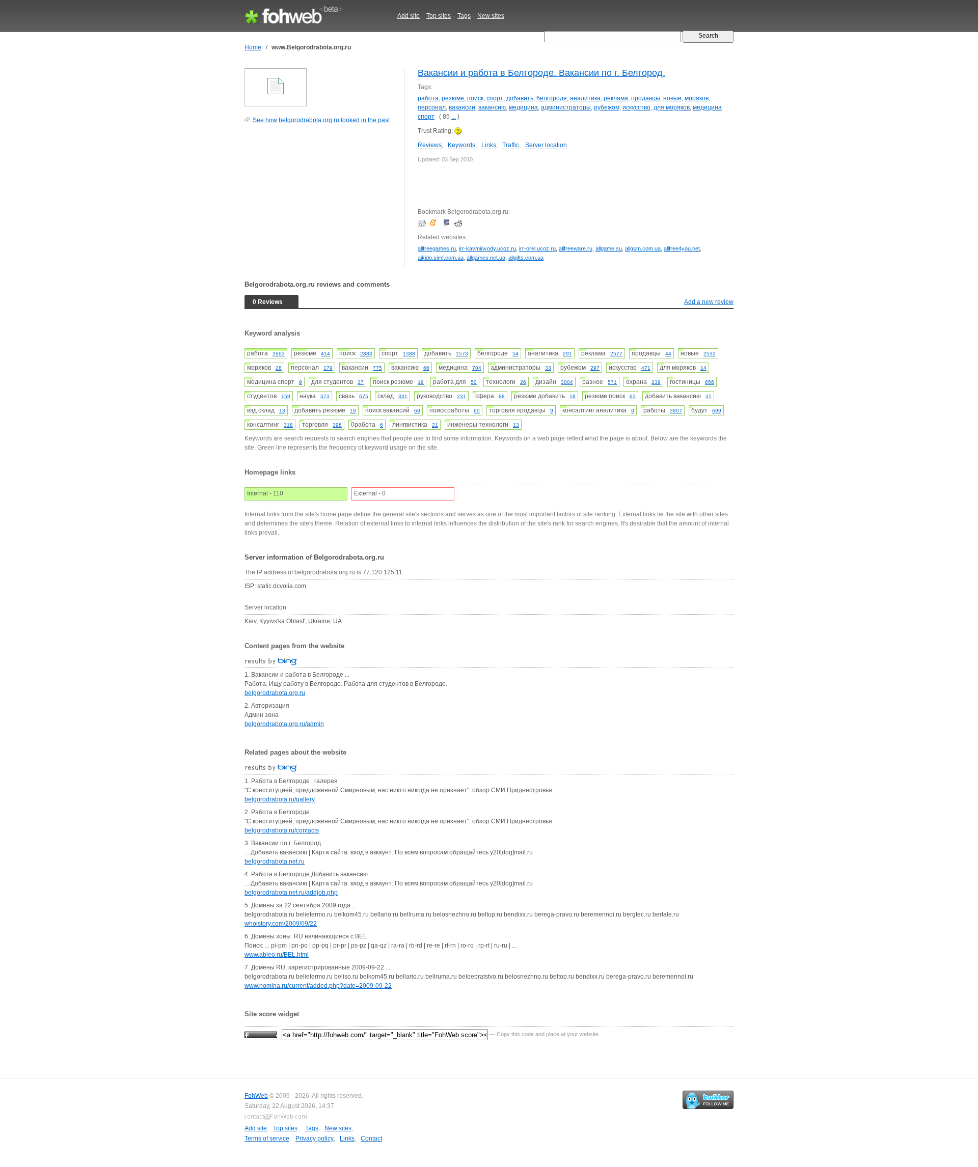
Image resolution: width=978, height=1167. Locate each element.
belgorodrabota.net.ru (274, 861)
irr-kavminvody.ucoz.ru (487, 248)
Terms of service (266, 1138)
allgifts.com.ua (526, 258)
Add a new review (709, 301)
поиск (475, 98)
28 (279, 368)
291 (567, 353)
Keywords (461, 145)
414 (325, 353)
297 (595, 368)
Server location (546, 145)
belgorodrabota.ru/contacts (281, 830)
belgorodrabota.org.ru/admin (284, 724)
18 (572, 396)
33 (548, 368)
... (453, 116)
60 (477, 410)
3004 (567, 382)
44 (668, 353)
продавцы (645, 98)
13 (282, 410)
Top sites (438, 15)
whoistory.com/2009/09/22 (280, 923)
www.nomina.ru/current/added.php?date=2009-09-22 (318, 985)
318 (288, 425)
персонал (432, 107)
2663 (279, 353)
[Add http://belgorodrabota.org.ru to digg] (423, 223)
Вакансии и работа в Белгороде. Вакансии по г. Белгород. (541, 73)
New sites (490, 15)
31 (708, 396)
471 (645, 368)
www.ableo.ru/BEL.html (276, 954)
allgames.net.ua (486, 258)
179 (328, 368)
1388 (409, 353)
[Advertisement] (320, 200)
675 (363, 396)
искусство (636, 107)
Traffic (510, 145)
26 (523, 382)
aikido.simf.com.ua (441, 258)
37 (361, 382)
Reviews (430, 145)
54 (515, 353)
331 (403, 396)
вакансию (492, 107)
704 (476, 368)
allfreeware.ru (575, 248)
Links (488, 145)
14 (703, 368)
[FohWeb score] (260, 1034)
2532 (709, 353)
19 (421, 382)
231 (461, 396)
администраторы (566, 107)
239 (656, 382)
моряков (697, 98)
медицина (523, 107)
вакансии (462, 107)
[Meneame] (435, 223)
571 (612, 382)
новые (672, 98)
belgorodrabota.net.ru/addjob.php (291, 892)
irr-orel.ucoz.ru (537, 248)
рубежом (606, 107)
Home (252, 47)
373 (325, 396)
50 (474, 382)
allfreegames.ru (437, 248)
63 (633, 396)
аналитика (585, 98)
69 (417, 410)
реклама (616, 98)
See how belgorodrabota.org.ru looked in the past (321, 120)
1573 (462, 353)
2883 (366, 353)
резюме (453, 98)
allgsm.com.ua (643, 248)
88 (502, 396)
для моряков (672, 107)
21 (435, 425)
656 (709, 382)
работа (428, 98)
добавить (519, 98)
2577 (616, 353)
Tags (464, 15)
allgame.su (608, 248)
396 (337, 425)
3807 (676, 410)
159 (285, 396)
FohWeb (256, 1095)
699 (716, 410)
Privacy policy (314, 1138)
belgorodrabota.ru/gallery (279, 799)
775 (377, 368)
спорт (494, 98)
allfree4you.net (682, 248)
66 (426, 368)
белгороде (551, 98)
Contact (371, 1138)
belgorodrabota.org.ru (274, 693)
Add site (408, 15)
